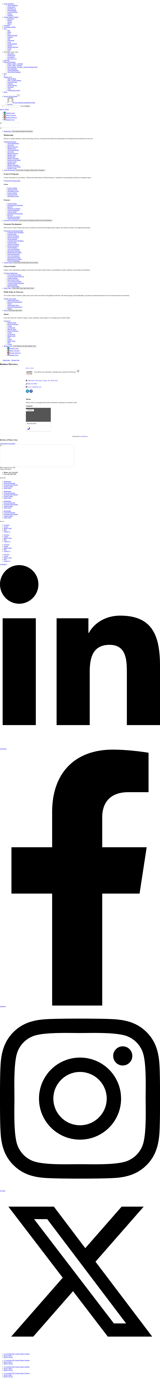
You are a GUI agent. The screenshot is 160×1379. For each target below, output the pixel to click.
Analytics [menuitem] (10, 84)
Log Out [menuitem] (9, 104)
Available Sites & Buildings (15, 232)
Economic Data (11, 234)
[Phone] (28, 428)
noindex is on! (8, 77)
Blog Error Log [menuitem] (11, 59)
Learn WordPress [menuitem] (12, 12)
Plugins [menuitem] (9, 20)
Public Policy (7, 488)
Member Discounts (13, 158)
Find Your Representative (14, 302)
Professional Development (15, 205)
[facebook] (31, 391)
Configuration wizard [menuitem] (13, 90)
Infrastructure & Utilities (14, 252)
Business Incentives (13, 237)
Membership (6, 360)
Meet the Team (11, 322)
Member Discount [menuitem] (12, 47)
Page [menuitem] (8, 34)
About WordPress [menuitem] (12, 5)
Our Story (7, 525)
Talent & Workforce (13, 236)
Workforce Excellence (13, 208)
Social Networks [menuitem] (12, 82)
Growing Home (12, 203)
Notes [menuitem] (5, 92)
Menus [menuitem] (9, 24)
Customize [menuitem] (7, 25)
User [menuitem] (8, 50)
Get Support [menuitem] (11, 57)
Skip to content (4, 109)
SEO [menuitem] (5, 74)
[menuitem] (9, 4)
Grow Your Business (13, 249)
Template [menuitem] (10, 37)
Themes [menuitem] (9, 22)
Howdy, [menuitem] (10, 96)
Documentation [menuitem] (11, 10)
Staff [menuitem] (8, 39)
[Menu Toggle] (1, 128)
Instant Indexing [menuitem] (12, 85)
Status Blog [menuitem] (10, 54)
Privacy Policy (8, 1355)
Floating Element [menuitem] (12, 35)
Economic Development (11, 485)
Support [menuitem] (9, 14)
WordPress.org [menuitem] (11, 9)
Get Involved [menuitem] (11, 7)
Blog (8, 337)
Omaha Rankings (12, 278)
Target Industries (12, 239)
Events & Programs (9, 483)
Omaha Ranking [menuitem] (12, 44)
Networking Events (13, 191)
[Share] (78, 371)
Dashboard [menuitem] (10, 19)
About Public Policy (13, 300)
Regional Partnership (13, 254)
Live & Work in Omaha (14, 275)
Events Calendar (12, 188)
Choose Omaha (8, 486)
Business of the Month (14, 160)
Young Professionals (13, 210)
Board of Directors (12, 324)
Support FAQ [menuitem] (11, 55)
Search (23, 106)
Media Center (11, 336)
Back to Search (30, 368)
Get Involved (11, 327)
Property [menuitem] (9, 45)
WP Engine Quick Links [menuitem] (11, 52)
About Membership (13, 143)
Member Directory (12, 147)
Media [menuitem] (9, 32)
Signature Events (12, 189)
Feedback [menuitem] (10, 15)
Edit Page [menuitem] (6, 60)
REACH (10, 207)
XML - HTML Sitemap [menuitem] (14, 80)
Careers (9, 326)
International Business (13, 251)
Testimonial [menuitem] (10, 40)
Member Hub (11, 157)
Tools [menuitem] (9, 89)
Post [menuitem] (8, 30)
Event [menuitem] (9, 42)
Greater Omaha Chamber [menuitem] (11, 17)
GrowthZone (84, 436)
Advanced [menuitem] (10, 87)
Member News (11, 148)
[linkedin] (27, 391)
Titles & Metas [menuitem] (11, 79)
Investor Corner (12, 162)
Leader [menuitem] (9, 49)
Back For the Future (13, 280)
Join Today (10, 145)
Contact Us (7, 531)
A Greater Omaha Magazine (15, 276)
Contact (9, 339)
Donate (9, 303)
